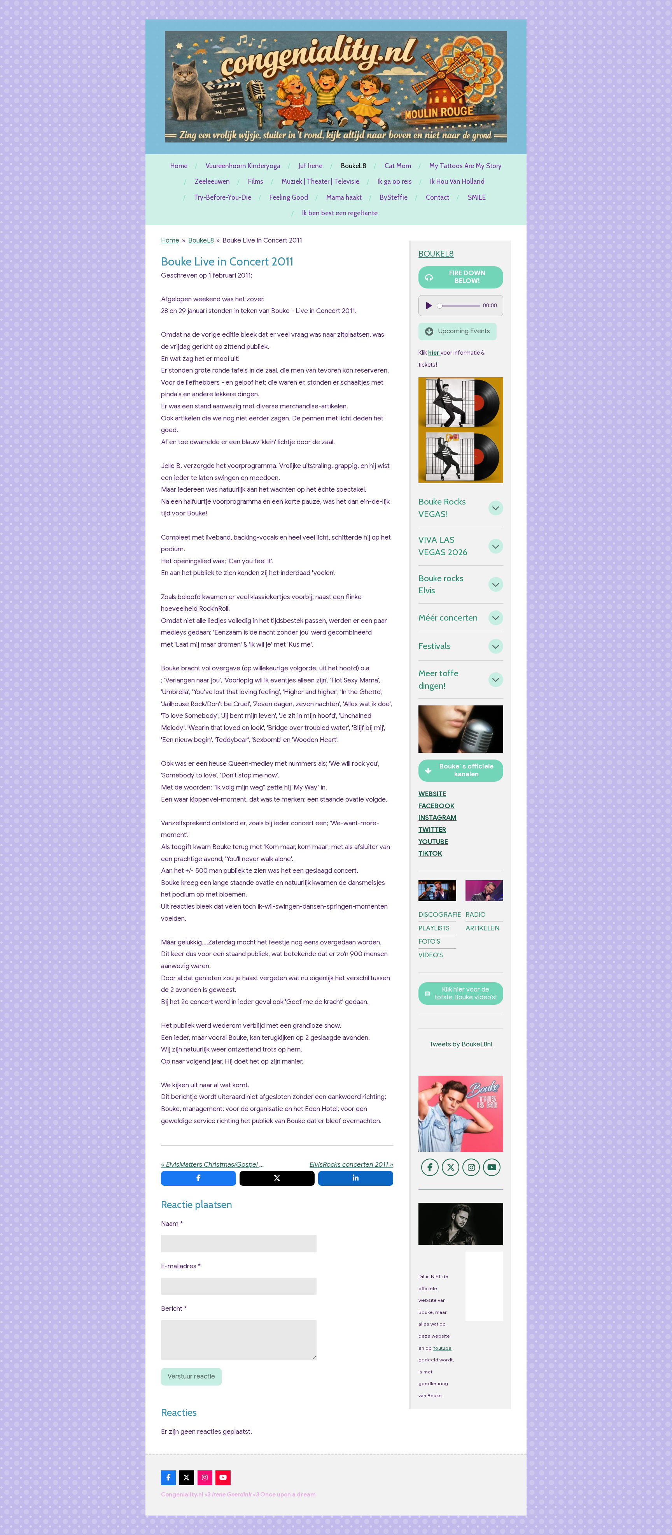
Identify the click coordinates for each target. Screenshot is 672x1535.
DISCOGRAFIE (439, 915)
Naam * (172, 1224)
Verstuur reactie (191, 1376)
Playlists (434, 928)
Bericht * (174, 1309)
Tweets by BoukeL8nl (461, 1044)
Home (170, 240)
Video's (430, 955)
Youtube (442, 1348)
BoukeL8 (201, 240)
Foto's (429, 941)
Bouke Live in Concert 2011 (262, 240)
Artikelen (482, 928)
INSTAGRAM (437, 818)
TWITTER (432, 830)
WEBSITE (432, 794)
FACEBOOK (436, 806)
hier (434, 352)
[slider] (458, 305)
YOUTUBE (433, 842)
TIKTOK (430, 853)
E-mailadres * (181, 1266)
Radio (476, 915)
